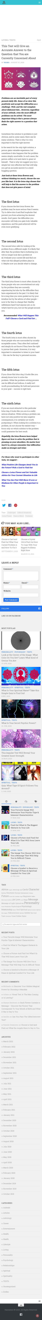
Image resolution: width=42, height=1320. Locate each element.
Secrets (14, 910)
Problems (28, 516)
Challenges (12, 513)
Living (4, 40)
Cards (25, 889)
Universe (8, 916)
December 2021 (9, 1057)
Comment (8, 569)
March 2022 (8, 1041)
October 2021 (8, 1067)
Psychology (20, 652)
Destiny (3, 893)
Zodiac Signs (21, 916)
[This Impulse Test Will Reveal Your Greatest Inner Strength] (21, 738)
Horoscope (4, 900)
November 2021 (9, 1062)
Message (33, 899)
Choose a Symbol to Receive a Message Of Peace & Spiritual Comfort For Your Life (24, 871)
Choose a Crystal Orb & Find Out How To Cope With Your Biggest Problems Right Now (29, 544)
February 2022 (9, 1046)
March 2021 (8, 1104)
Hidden (33, 896)
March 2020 (8, 1167)
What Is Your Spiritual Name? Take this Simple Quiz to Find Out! (20, 692)
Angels (10, 890)
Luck (22, 900)
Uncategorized (9, 1286)
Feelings (31, 893)
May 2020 (7, 1157)
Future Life (11, 896)
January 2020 (9, 1178)
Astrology (16, 890)
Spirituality (7, 1276)
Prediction (8, 906)
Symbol (27, 913)
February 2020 (9, 1173)
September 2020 (10, 1136)
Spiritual (19, 687)
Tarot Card (33, 913)
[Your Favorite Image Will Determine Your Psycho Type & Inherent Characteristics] (5, 810)
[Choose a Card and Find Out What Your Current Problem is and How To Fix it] (11, 531)
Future (5, 895)
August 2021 (8, 1078)
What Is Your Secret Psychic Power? (18, 723)
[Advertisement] (21, 7)
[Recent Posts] (6, 801)
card (21, 890)
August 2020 (8, 1141)
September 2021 (10, 1073)
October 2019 (8, 1194)
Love (18, 899)
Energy (17, 893)
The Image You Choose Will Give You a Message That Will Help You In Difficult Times (25, 855)
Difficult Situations (24, 513)
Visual (13, 916)
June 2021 (7, 1089)
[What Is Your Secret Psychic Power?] (21, 709)
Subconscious (13, 913)
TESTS (12, 40)
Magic (26, 900)
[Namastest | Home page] (4, 2)
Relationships (8, 1265)
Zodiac (6, 1291)
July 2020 (7, 1146)
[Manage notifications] (37, 1315)
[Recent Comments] (26, 801)
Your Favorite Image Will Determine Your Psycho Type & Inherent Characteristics (25, 812)
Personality (7, 652)
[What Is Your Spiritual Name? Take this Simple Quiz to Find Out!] (21, 676)
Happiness (27, 896)
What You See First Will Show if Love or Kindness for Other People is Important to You (19, 483)
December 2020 (9, 1120)
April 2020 (7, 1162)
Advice (4, 889)
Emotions (10, 893)
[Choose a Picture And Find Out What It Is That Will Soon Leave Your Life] (5, 838)
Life (13, 899)
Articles (6, 1213)
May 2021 (7, 1094)
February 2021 (9, 1110)
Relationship (6, 909)
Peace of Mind (18, 516)
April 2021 (7, 1099)
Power (2, 906)
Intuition (9, 900)
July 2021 (7, 1083)
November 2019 (9, 1188)
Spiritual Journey (32, 910)
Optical (18, 903)
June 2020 (7, 1152)
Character (34, 889)
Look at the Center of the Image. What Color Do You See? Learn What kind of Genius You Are (19, 657)
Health (6, 1234)
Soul (18, 910)
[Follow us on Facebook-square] (39, 608)
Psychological (16, 906)
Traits (3, 916)
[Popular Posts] (16, 801)
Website (7, 591)
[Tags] (36, 801)
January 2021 (8, 1115)
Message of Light (8, 903)
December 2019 (9, 1183)
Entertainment (24, 893)
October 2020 (8, 1131)
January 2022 (9, 1052)
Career (6, 1223)
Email (25, 583)
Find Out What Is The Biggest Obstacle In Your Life (24, 826)
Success (22, 913)
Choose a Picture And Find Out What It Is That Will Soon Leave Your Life (25, 840)
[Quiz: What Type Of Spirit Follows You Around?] (21, 771)
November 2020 (10, 1125)
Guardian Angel (19, 896)
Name (6, 583)
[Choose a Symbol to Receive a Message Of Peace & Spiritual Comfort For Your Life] (5, 868)
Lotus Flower (7, 516)
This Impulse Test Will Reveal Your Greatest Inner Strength (18, 754)
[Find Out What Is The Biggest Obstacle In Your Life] (5, 825)
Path (22, 903)
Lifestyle (6, 1244)
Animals (6, 1207)
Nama (6, 62)
